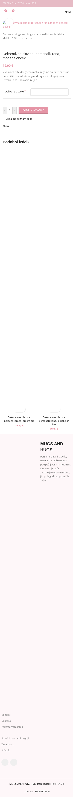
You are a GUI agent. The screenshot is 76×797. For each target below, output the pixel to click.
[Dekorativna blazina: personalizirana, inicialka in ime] (54, 281)
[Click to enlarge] (9, 22)
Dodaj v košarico (33, 110)
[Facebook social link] (64, 3)
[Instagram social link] (68, 3)
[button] (16, 409)
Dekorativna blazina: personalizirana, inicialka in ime (54, 421)
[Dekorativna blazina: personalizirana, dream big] (19, 281)
